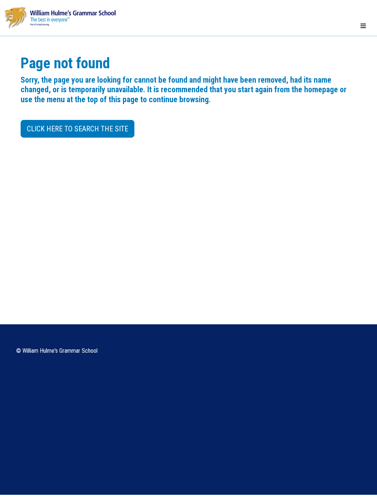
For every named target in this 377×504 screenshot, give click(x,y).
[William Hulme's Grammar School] (60, 17)
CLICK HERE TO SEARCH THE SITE (77, 128)
